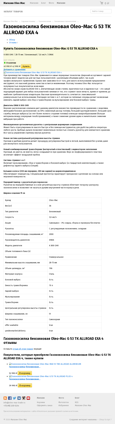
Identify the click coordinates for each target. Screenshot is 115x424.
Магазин (34, 3)
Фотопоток (63, 402)
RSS (76, 402)
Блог (43, 3)
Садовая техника (28, 21)
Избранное (63, 405)
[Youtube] (28, 399)
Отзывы (12, 42)
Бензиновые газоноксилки (65, 21)
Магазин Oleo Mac (14, 3)
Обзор (12, 40)
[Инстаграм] (23, 399)
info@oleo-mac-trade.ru (14, 402)
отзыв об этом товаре (23, 349)
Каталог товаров (13, 11)
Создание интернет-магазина (82, 419)
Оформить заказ (44, 405)
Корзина (41, 402)
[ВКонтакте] (19, 399)
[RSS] (5, 399)
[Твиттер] (14, 399)
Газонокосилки (45, 21)
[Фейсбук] (10, 399)
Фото (51, 3)
